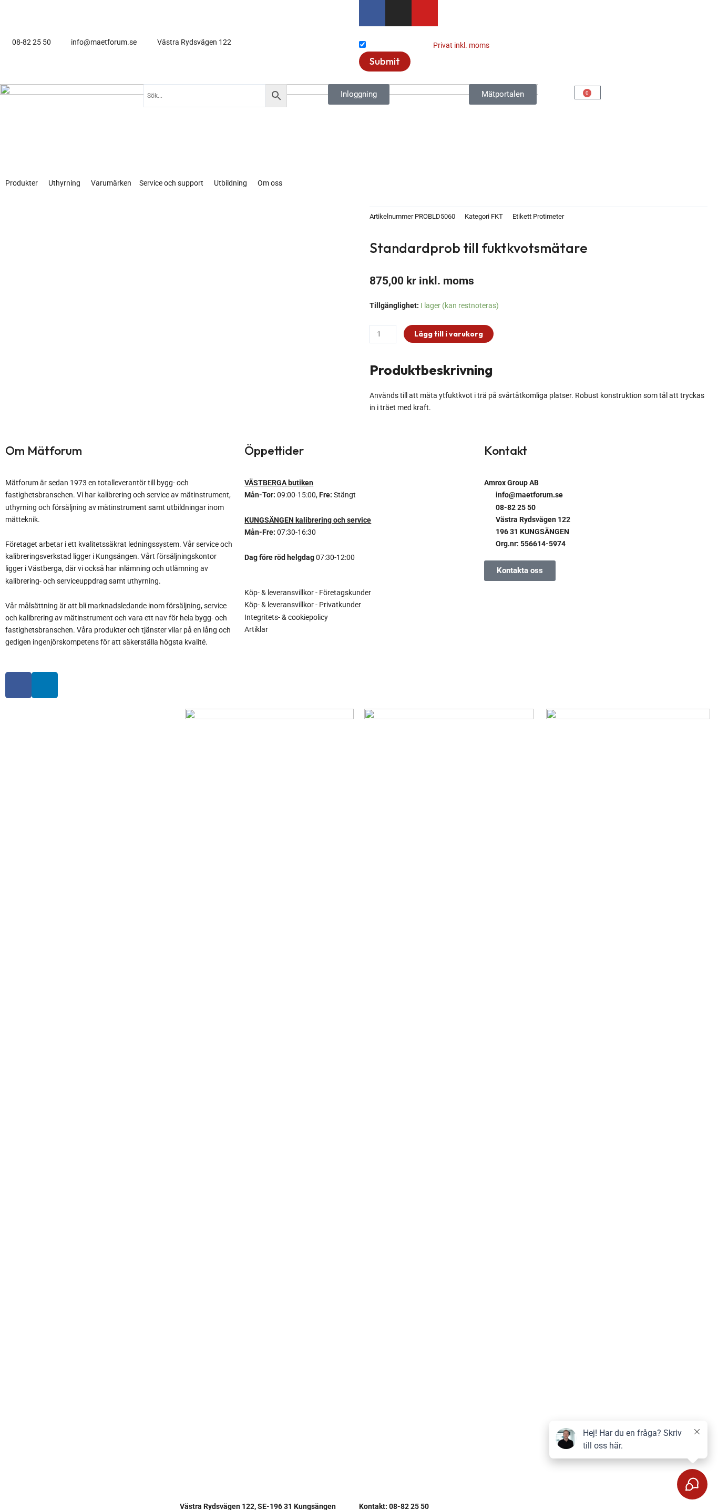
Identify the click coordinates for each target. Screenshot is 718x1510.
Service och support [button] (171, 183)
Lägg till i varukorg (448, 334)
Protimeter (548, 216)
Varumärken (111, 183)
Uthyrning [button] (64, 183)
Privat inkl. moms (461, 45)
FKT (497, 216)
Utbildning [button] (230, 183)
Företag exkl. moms (399, 45)
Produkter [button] (21, 183)
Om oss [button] (270, 183)
